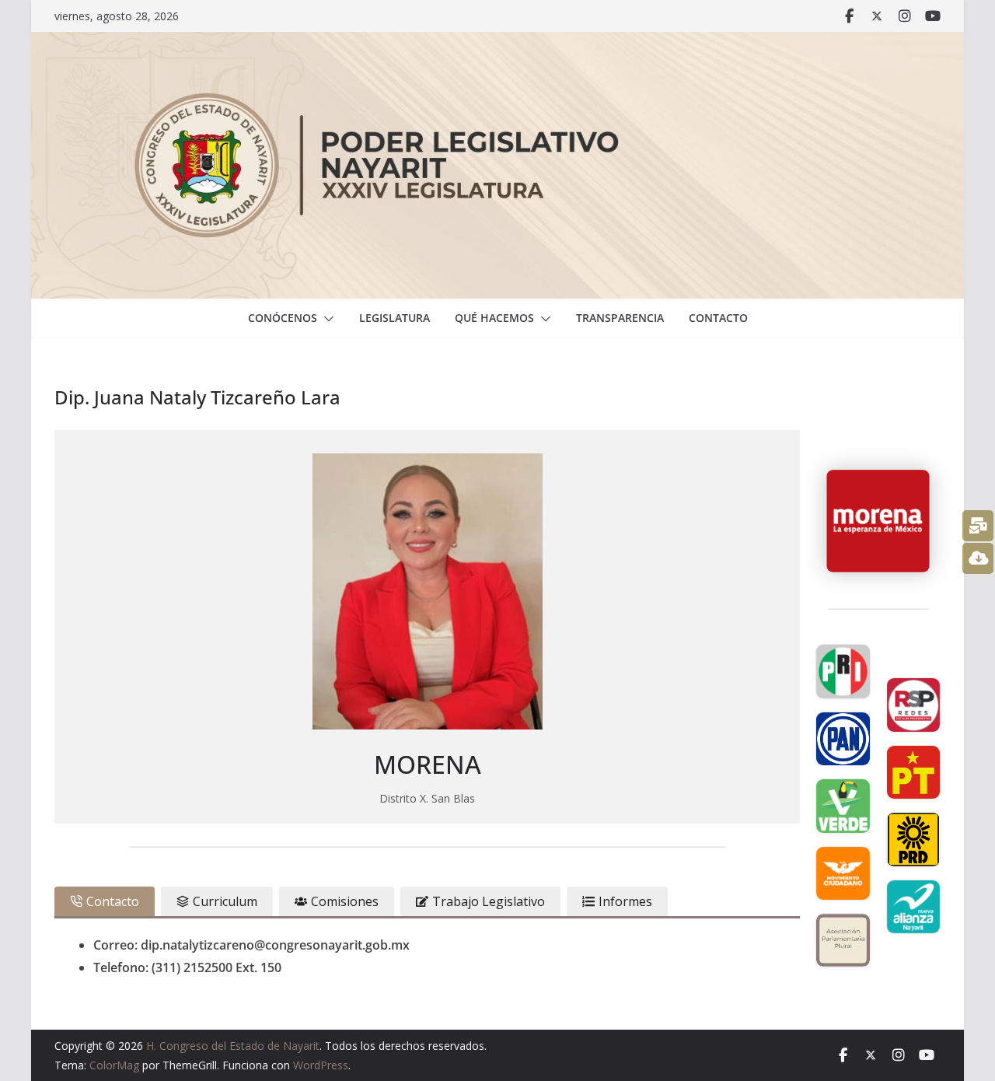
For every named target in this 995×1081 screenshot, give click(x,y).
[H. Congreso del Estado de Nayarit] (497, 42)
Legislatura (394, 317)
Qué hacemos (494, 317)
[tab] (104, 901)
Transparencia (620, 317)
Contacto (718, 317)
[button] (325, 319)
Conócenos (282, 317)
